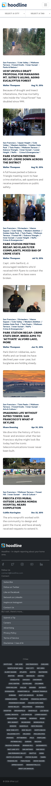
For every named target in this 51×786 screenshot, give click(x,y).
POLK (32, 738)
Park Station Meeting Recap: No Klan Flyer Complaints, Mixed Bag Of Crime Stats (22, 248)
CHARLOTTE (14, 680)
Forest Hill (16, 235)
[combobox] (13, 13)
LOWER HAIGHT (41, 714)
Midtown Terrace (30, 147)
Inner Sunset (32, 65)
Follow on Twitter (11, 587)
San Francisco (9, 62)
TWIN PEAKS (25, 761)
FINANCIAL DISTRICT (39, 699)
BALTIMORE (43, 672)
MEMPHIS (33, 718)
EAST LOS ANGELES (26, 695)
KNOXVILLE (32, 711)
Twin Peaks (15, 147)
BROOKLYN (30, 676)
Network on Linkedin (13, 597)
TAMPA (43, 757)
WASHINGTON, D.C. (33, 765)
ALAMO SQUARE (10, 672)
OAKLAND (44, 664)
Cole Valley (23, 62)
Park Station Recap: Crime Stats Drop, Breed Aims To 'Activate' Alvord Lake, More (22, 337)
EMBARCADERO (11, 699)
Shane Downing (10, 427)
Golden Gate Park (11, 233)
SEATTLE (32, 753)
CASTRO (41, 676)
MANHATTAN (12, 718)
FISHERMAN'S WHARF (17, 703)
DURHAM (12, 695)
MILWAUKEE (25, 722)
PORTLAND (41, 738)
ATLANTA (23, 672)
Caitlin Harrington (12, 513)
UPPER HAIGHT (17, 765)
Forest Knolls (18, 65)
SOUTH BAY (8, 664)
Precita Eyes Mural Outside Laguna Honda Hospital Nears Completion (20, 503)
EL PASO (40, 695)
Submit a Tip (9, 618)
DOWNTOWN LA (23, 691)
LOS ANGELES (27, 714)
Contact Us (9, 608)
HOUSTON (7, 711)
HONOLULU (40, 707)
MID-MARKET (13, 722)
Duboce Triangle (10, 150)
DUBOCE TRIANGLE (40, 691)
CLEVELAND (27, 683)
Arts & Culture (9, 409)
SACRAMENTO (41, 745)
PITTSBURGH (21, 738)
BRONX (20, 676)
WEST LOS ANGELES (26, 769)
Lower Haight (23, 238)
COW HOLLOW (11, 687)
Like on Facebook (11, 592)
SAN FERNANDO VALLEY (17, 753)
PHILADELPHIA (39, 734)
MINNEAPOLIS (39, 722)
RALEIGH (38, 741)
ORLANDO (26, 734)
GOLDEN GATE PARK (35, 703)
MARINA (23, 718)
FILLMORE (24, 699)
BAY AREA (40, 668)
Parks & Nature (10, 67)
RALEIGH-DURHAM (12, 745)
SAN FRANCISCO (32, 664)
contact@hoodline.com (12, 573)
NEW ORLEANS (36, 726)
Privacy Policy (10, 633)
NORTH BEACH (40, 730)
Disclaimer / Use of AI (13, 643)
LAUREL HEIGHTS (11, 714)
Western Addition (19, 145)
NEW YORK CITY (12, 730)
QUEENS (28, 741)
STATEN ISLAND (31, 757)
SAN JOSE (19, 664)
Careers (7, 623)
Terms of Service (11, 638)
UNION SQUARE (39, 761)
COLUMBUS (39, 683)
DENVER (32, 687)
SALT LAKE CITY (13, 749)
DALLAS (23, 687)
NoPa (14, 152)
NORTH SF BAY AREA (15, 668)
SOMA (41, 753)
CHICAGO (26, 680)
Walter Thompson (11, 86)
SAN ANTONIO (28, 749)
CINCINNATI (37, 680)
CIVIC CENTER (14, 683)
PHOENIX (10, 738)
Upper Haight (24, 143)
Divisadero (23, 228)
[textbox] (13, 13)
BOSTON (11, 676)
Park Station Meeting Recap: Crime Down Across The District (23, 159)
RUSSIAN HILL (28, 745)
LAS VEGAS (44, 711)
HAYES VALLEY (13, 707)
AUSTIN (32, 672)
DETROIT (42, 687)
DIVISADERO (9, 691)
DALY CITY (30, 668)
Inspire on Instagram (13, 603)
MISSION (13, 726)
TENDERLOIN (12, 761)
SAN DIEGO (40, 749)
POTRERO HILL (16, 741)
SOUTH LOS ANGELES (14, 757)
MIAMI (42, 718)
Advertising (9, 628)
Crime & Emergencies (29, 152)
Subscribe (8, 582)
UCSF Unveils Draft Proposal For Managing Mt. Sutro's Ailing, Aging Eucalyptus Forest (21, 75)
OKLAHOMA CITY (13, 734)
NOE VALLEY (26, 730)
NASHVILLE (24, 726)
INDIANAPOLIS (19, 711)
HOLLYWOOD (27, 707)
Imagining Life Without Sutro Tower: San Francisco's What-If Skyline (20, 417)
